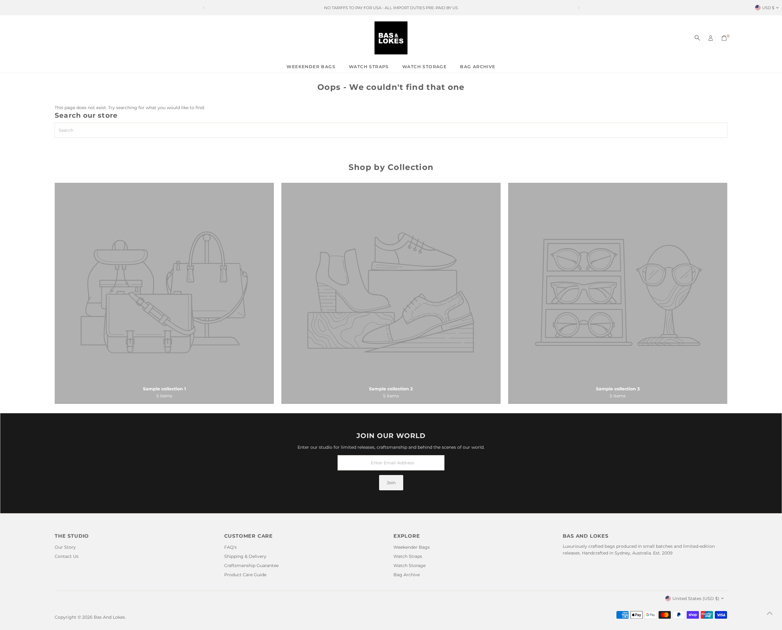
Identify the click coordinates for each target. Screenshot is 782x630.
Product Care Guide (245, 574)
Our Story (65, 547)
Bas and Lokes (109, 617)
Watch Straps (369, 66)
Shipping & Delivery (245, 556)
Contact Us (67, 556)
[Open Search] (697, 38)
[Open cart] (724, 38)
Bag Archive (477, 66)
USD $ (768, 7)
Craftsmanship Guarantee (251, 565)
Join (391, 482)
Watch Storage (424, 66)
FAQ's (230, 547)
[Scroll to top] (770, 613)
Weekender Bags (311, 66)
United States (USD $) (695, 598)
